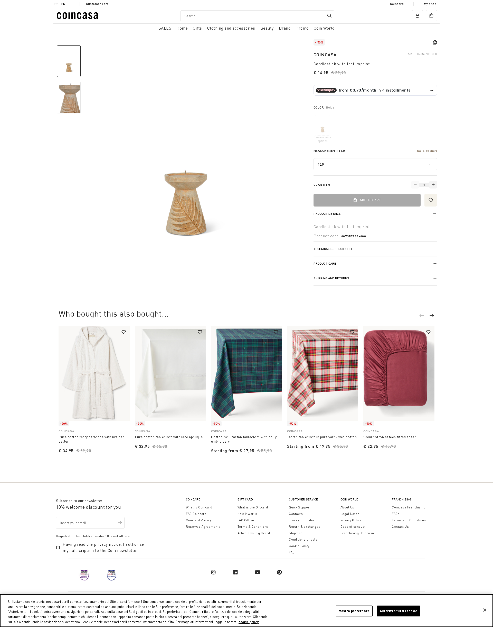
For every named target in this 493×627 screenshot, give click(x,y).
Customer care (97, 4)
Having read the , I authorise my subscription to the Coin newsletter (103, 547)
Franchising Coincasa (357, 533)
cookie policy (249, 622)
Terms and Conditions (409, 520)
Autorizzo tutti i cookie (398, 611)
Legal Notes (349, 514)
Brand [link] (285, 28)
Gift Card (245, 499)
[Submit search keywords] (329, 15)
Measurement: (329, 151)
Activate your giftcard (254, 533)
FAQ (292, 552)
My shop (430, 4)
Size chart (430, 151)
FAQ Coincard (196, 514)
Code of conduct (353, 527)
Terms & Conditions (253, 527)
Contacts (296, 514)
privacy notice (107, 544)
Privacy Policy (350, 520)
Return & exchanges (304, 527)
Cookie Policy (299, 546)
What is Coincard (199, 507)
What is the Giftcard (253, 507)
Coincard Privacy (198, 520)
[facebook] (235, 572)
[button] (424, 316)
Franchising (401, 499)
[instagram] (213, 572)
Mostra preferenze (354, 611)
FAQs (396, 514)
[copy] (435, 42)
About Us (347, 507)
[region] (246, 610)
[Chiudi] (484, 610)
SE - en (59, 4)
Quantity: (322, 184)
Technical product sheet (334, 249)
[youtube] (257, 572)
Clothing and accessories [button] (231, 28)
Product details (327, 214)
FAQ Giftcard (247, 520)
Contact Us (400, 527)
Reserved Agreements (203, 527)
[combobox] (257, 15)
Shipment (296, 533)
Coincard (397, 4)
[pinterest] (279, 572)
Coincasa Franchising (408, 507)
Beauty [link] (267, 28)
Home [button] (182, 28)
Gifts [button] (197, 28)
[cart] (431, 15)
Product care (325, 263)
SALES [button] (165, 28)
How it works (247, 514)
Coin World (349, 499)
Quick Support (300, 507)
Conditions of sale (303, 539)
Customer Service (303, 499)
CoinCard (193, 499)
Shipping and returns (331, 278)
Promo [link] (302, 28)
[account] (417, 15)
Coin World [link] (324, 28)
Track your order (301, 520)
